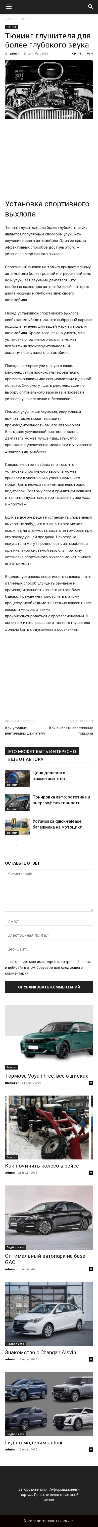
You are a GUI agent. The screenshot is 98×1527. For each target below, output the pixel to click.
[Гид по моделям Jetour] (49, 1404)
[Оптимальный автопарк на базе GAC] (49, 1217)
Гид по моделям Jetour (34, 1443)
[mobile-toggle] (9, 7)
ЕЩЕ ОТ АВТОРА (25, 759)
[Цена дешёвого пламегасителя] (17, 778)
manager (12, 1082)
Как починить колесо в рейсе (42, 1166)
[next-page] (16, 846)
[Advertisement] (49, 156)
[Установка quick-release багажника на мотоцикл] (17, 826)
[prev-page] (8, 846)
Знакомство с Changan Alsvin (40, 1352)
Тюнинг (26, 19)
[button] (91, 7)
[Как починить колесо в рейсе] (49, 1128)
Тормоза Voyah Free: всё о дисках (46, 1076)
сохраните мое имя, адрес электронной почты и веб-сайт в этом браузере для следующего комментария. (48, 967)
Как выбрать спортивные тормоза (71, 731)
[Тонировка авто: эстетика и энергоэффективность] (17, 803)
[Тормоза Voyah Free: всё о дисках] (49, 1037)
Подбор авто (15, 1247)
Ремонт (12, 1067)
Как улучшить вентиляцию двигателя (25, 731)
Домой (10, 19)
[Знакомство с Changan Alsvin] (49, 1314)
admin (15, 53)
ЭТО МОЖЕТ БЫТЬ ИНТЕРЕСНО (42, 751)
